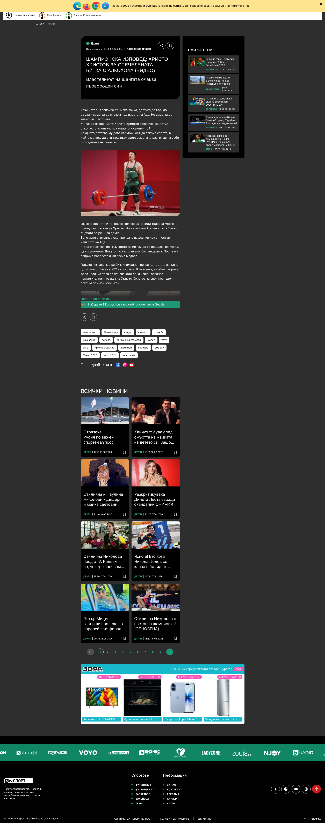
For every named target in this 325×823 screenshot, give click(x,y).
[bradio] (292, 752)
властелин (129, 355)
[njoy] (261, 752)
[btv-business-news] (138, 752)
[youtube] (296, 789)
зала (85, 347)
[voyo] (77, 752)
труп (164, 339)
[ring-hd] (46, 752)
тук (238, 669)
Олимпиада (111, 332)
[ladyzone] (200, 752)
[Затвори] (321, 4)
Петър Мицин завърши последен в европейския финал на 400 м (103, 624)
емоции (159, 347)
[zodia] (230, 752)
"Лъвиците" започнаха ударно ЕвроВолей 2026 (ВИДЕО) (219, 101)
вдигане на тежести (129, 339)
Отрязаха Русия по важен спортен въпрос (98, 437)
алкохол (143, 332)
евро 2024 (110, 355)
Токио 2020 (90, 355)
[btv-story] (15, 752)
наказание (89, 339)
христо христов (104, 347)
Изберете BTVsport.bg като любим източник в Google (126, 304)
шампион (126, 347)
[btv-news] (107, 752)
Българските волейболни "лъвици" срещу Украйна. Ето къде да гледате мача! (221, 120)
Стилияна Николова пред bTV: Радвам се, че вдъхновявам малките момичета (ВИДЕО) (102, 561)
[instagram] (306, 789)
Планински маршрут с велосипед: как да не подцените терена (218, 80)
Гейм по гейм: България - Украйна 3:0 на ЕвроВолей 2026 (220, 62)
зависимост (90, 332)
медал (151, 339)
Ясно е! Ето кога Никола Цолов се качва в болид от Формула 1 (150, 561)
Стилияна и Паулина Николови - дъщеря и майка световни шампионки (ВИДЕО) (103, 499)
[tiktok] (285, 789)
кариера (143, 347)
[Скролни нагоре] (316, 789)
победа (106, 339)
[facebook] (275, 789)
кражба (158, 332)
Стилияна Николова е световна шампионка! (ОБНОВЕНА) (155, 623)
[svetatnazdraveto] (169, 752)
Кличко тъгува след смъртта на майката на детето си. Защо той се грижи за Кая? (154, 437)
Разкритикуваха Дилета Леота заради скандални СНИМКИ (154, 499)
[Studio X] (316, 818)
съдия (128, 332)
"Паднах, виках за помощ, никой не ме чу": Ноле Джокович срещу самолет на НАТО (220, 140)
